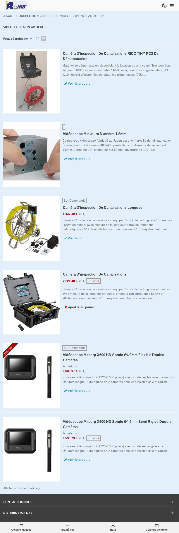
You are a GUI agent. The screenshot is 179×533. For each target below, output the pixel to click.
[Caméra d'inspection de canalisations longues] (31, 228)
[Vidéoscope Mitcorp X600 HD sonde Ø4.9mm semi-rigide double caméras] (31, 449)
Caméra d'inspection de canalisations (95, 274)
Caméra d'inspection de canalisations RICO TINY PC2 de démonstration (110, 56)
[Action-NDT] (16, 5)
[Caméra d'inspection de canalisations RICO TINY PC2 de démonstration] (31, 81)
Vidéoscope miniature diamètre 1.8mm (94, 134)
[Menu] (171, 5)
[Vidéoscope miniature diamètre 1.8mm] (31, 154)
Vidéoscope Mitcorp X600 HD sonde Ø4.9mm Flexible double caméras (113, 357)
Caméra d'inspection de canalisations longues (102, 207)
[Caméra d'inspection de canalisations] (31, 302)
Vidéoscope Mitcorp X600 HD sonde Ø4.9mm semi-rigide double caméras (117, 424)
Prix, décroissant (16, 38)
